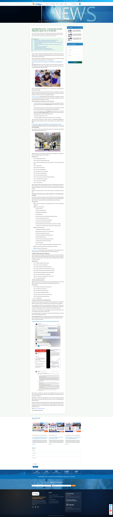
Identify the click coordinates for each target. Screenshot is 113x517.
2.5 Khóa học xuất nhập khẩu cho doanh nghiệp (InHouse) (43, 48)
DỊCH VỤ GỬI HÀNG (52, 499)
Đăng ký (35, 466)
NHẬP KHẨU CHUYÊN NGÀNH (54, 502)
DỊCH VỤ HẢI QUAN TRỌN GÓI (54, 495)
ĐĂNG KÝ (73, 485)
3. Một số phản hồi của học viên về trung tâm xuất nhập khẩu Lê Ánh (44, 49)
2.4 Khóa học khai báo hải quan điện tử (40, 47)
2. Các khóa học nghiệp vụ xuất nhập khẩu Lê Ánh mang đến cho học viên (45, 41)
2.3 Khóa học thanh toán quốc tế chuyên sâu (40, 46)
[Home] (38, 507)
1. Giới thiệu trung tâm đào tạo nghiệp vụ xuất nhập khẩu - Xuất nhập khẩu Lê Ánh (46, 40)
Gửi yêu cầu (75, 62)
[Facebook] (33, 507)
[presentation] (80, 419)
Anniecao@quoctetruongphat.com (71, 500)
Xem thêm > (34, 444)
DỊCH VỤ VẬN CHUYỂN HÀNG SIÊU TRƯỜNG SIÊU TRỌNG (57, 497)
